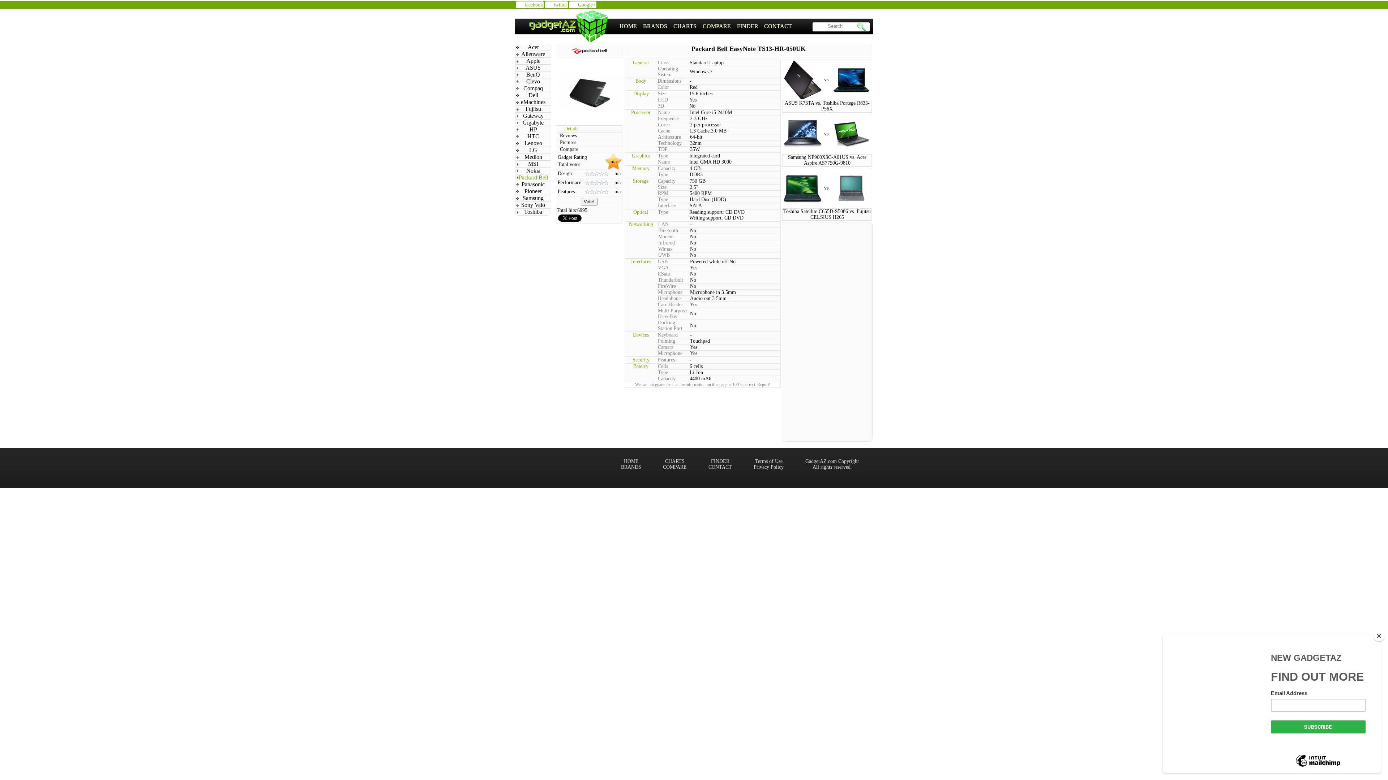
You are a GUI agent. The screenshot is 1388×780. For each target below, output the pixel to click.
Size (662, 93)
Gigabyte (533, 123)
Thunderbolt (670, 280)
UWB (664, 255)
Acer (533, 47)
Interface (667, 205)
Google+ (587, 5)
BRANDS (655, 26)
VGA (663, 267)
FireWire (667, 286)
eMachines (533, 102)
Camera (665, 347)
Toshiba (533, 212)
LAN (663, 224)
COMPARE (717, 26)
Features (666, 360)
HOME (628, 26)
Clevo (533, 81)
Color (663, 87)
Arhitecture (669, 137)
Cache (664, 131)
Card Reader (670, 304)
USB (663, 261)
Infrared (666, 243)
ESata (664, 274)
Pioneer (533, 191)
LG (533, 150)
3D (661, 106)
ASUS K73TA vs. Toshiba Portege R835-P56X (827, 106)
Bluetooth (668, 230)
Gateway (533, 116)
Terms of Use (769, 461)
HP (533, 129)
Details (571, 128)
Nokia (533, 171)
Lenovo (533, 143)
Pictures (568, 142)
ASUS (533, 68)
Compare (569, 149)
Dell (533, 95)
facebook (533, 5)
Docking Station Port (670, 325)
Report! (763, 384)
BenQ (533, 75)
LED (663, 100)
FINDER (747, 26)
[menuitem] (628, 26)
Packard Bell (533, 177)
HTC (533, 136)
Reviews (568, 135)
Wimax (665, 249)
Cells (663, 366)
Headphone (669, 298)
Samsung (533, 198)
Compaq (533, 88)
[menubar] (706, 26)
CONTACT (778, 26)
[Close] (1379, 635)
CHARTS (685, 26)
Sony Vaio (533, 205)
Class (663, 62)
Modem (666, 236)
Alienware (533, 54)
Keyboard (668, 335)
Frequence (668, 118)
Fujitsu (533, 109)
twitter (560, 5)
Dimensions (669, 81)
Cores (663, 124)
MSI (533, 164)
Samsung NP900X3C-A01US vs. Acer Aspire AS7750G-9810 (827, 160)
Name (664, 112)
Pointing (666, 341)
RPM (663, 193)
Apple (533, 61)
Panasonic (533, 184)
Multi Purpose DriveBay (672, 313)
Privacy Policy (769, 467)
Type (663, 156)
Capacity (667, 168)
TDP (663, 149)
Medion (533, 157)
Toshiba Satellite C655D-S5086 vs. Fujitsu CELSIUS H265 (827, 214)
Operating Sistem (668, 71)
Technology (670, 143)
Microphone (670, 292)
